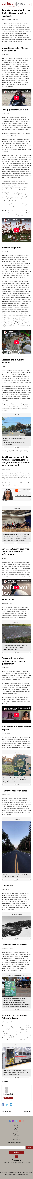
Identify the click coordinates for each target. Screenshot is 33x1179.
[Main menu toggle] (29, 4)
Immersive (16, 1132)
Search (16, 1145)
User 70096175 (4, 503)
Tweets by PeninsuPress (14, 1142)
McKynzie (10, 82)
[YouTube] (20, 1121)
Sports (16, 1128)
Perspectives (16, 1134)
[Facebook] (3, 1104)
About (16, 1137)
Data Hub (16, 1126)
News (16, 1124)
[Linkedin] (11, 1104)
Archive (16, 1152)
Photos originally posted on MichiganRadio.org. (15, 450)
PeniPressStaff (8, 1094)
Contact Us (16, 1139)
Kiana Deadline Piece (11, 503)
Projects (16, 1135)
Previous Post (6, 1111)
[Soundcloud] (23, 1121)
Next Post (27, 1111)
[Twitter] (7, 1104)
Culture (16, 1130)
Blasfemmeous (25, 74)
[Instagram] (13, 1121)
